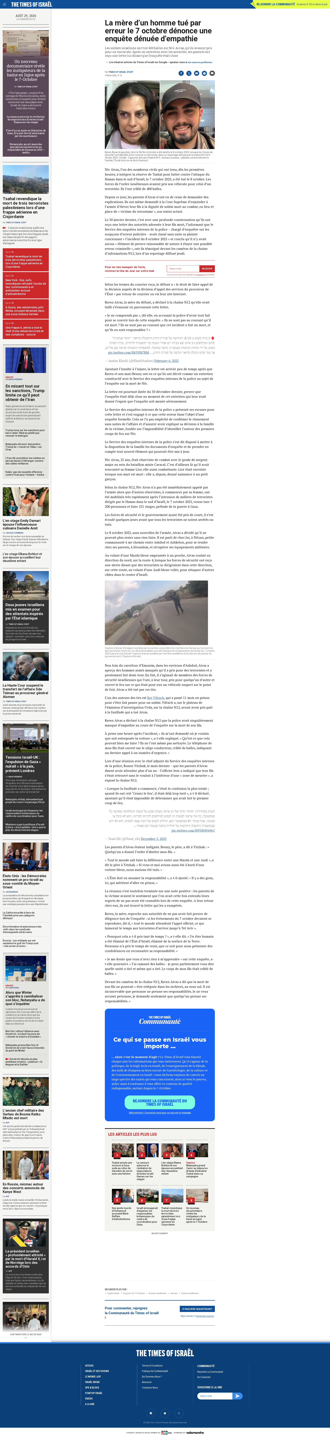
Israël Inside (113, 1293)
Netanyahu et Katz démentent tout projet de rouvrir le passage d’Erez (25, 801)
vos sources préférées (200, 62)
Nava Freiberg (16, 379)
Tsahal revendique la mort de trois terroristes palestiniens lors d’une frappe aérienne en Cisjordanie (171, 1216)
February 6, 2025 (166, 361)
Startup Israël (93, 1393)
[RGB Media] (167, 1433)
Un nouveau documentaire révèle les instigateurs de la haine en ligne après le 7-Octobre (196, 1215)
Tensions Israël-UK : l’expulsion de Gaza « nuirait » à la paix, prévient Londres (23, 764)
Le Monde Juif (93, 1376)
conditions (201, 275)
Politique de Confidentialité (155, 1371)
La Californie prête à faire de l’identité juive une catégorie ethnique (19, 915)
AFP (7, 1123)
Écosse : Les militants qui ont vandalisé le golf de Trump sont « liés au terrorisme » (20, 943)
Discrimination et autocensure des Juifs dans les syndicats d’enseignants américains (22, 929)
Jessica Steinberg (14, 533)
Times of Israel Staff (120, 72)
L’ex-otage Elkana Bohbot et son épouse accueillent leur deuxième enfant (172, 1168)
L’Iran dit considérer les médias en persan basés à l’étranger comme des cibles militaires (25, 461)
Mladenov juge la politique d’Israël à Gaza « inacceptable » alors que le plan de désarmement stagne (26, 827)
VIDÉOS (89, 1398)
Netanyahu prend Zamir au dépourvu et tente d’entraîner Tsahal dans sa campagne (197, 1169)
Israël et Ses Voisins (97, 1371)
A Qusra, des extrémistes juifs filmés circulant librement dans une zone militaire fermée (25, 311)
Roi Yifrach (155, 698)
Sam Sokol (14, 988)
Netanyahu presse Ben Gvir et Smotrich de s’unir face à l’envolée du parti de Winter (25, 1048)
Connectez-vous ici (205, 1315)
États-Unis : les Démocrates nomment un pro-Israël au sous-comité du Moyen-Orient (24, 881)
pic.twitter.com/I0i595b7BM (128, 352)
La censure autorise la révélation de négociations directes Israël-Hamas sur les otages (145, 1171)
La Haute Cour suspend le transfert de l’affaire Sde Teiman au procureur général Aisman (25, 691)
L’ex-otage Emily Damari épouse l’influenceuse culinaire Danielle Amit (22, 524)
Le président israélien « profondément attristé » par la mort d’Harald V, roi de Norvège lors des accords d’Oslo (26, 1258)
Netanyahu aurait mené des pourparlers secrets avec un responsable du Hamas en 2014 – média (26, 148)
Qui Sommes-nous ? (152, 1376)
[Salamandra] (195, 1432)
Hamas (173, 1293)
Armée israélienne (157, 1293)
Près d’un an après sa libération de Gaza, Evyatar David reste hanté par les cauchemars (26, 133)
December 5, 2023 (154, 839)
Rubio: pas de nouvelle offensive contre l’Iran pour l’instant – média (25, 473)
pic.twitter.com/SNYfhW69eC (193, 830)
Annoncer (147, 1382)
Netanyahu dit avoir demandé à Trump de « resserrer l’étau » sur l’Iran (24, 447)
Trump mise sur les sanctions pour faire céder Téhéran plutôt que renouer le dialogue (25, 433)
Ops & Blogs (92, 1387)
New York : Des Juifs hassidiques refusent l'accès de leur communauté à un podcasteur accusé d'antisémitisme (26, 287)
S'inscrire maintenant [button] (197, 1308)
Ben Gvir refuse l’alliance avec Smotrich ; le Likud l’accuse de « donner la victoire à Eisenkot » (23, 1034)
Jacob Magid (12, 892)
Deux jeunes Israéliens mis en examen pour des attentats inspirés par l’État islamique (25, 611)
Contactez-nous (150, 1387)
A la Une (89, 1404)
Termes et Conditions (152, 1365)
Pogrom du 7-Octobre (134, 1293)
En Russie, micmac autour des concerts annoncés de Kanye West (24, 1188)
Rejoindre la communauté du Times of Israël (160, 1102)
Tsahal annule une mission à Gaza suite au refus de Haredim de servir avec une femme (122, 1168)
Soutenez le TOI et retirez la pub (312, 4)
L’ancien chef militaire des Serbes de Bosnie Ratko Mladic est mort (23, 1114)
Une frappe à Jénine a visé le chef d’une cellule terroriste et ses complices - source (24, 331)
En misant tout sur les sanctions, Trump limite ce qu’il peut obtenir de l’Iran (25, 393)
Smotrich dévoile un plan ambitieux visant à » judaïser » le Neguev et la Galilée (24, 1062)
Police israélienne (190, 1293)
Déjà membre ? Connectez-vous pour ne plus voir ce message (160, 1112)
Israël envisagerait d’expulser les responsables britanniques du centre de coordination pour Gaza (147, 1216)
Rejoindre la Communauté (276, 4)
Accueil (89, 1365)
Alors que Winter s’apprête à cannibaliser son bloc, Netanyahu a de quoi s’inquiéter (25, 998)
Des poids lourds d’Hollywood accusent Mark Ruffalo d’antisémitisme (121, 1213)
